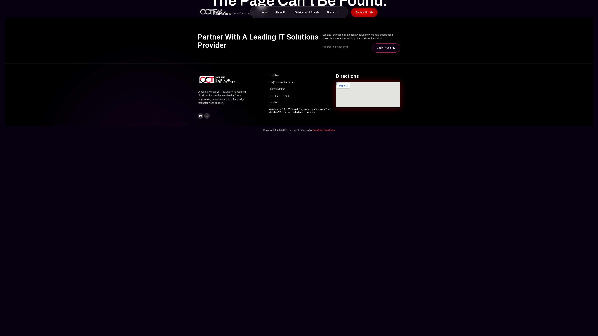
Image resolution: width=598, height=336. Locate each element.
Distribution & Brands (306, 12)
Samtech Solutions (324, 130)
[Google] (207, 116)
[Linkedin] (200, 116)
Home (264, 12)
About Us (281, 12)
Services (332, 12)
